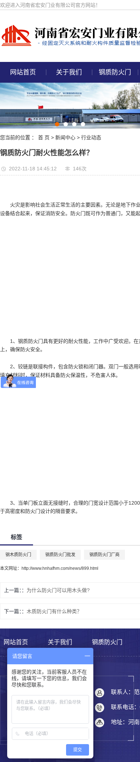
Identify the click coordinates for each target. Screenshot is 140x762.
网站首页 (23, 72)
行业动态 (91, 137)
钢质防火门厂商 (104, 554)
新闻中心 (65, 137)
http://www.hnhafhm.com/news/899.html (60, 568)
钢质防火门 (115, 72)
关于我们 (69, 72)
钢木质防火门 (18, 554)
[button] (57, 124)
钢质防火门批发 (60, 554)
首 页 (44, 137)
